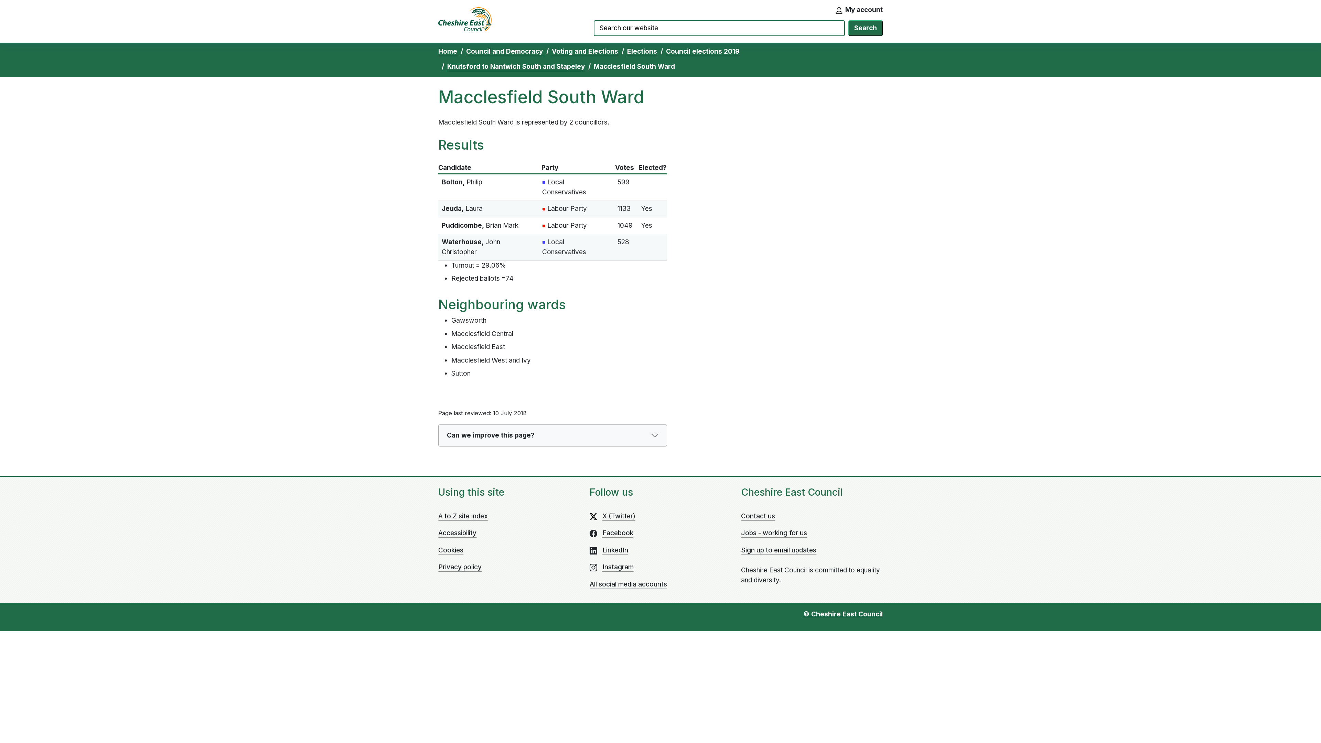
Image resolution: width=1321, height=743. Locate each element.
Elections (642, 51)
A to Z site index (463, 516)
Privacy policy (460, 567)
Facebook (617, 533)
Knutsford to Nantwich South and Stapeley (516, 67)
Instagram (618, 567)
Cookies (450, 550)
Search (865, 28)
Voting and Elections (585, 51)
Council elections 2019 (703, 51)
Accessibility (457, 533)
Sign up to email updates (778, 550)
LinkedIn (615, 550)
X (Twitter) (618, 516)
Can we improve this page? (491, 435)
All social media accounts (628, 584)
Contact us (758, 516)
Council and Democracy (504, 51)
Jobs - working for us (774, 533)
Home (447, 51)
